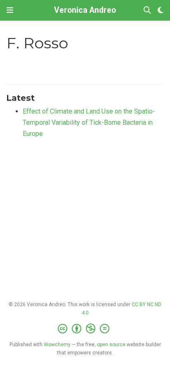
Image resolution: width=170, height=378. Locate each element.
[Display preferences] (160, 10)
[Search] (147, 10)
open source (111, 344)
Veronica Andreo (85, 10)
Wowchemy (57, 344)
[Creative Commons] (85, 328)
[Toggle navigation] (10, 10)
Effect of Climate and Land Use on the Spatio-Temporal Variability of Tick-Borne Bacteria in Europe (89, 122)
